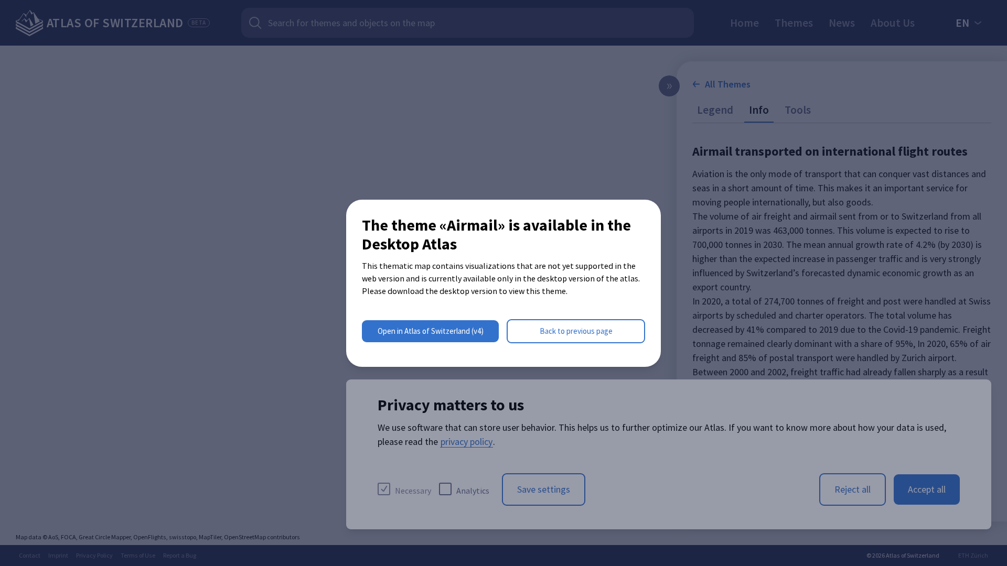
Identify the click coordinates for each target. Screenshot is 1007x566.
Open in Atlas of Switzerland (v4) (431, 331)
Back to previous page (576, 331)
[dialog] (503, 283)
